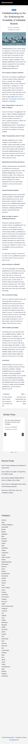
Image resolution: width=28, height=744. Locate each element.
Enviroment (5, 576)
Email (3, 569)
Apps (3, 522)
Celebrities (5, 548)
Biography (4, 534)
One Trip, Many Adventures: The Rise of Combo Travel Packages (13, 422)
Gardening (5, 594)
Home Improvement (7, 606)
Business (4, 538)
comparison (5, 552)
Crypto (3, 555)
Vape (3, 669)
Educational (5, 564)
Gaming (4, 592)
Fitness (4, 583)
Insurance (4, 611)
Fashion (4, 578)
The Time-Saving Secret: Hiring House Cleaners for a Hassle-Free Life (7, 400)
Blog (3, 536)
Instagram (4, 608)
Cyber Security (6, 557)
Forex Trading (6, 587)
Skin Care (4, 645)
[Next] (23, 434)
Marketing (4, 622)
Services (4, 643)
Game (3, 590)
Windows (4, 673)
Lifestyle (4, 615)
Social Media (5, 650)
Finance (4, 580)
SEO (3, 641)
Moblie (3, 627)
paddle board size (15, 96)
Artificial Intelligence (7, 524)
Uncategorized (6, 666)
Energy (4, 571)
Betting (4, 531)
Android (4, 520)
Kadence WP (15, 739)
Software (4, 652)
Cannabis (4, 541)
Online (3, 631)
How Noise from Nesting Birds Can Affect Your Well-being (20, 399)
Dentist (4, 559)
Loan (3, 618)
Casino (4, 543)
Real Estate (5, 638)
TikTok (3, 659)
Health (3, 604)
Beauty (4, 529)
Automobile (5, 527)
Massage (4, 625)
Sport (3, 655)
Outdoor (4, 634)
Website (4, 671)
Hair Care (4, 601)
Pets (3, 636)
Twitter (3, 664)
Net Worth (4, 629)
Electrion (4, 566)
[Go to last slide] (5, 434)
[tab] (11, 452)
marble (4, 620)
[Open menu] (25, 3)
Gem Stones (5, 597)
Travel (14, 9)
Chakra (4, 550)
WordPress (5, 676)
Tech (3, 657)
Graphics (4, 599)
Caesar (11, 27)
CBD (3, 545)
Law (3, 613)
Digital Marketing (6, 562)
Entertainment (6, 573)
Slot (3, 648)
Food (3, 585)
